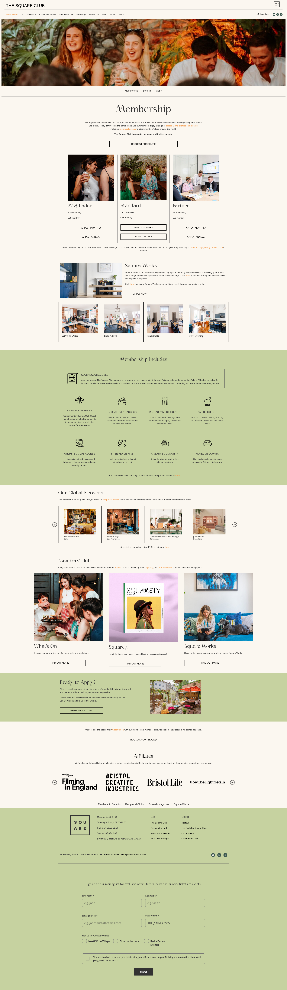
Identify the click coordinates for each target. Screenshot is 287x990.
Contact (121, 14)
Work (112, 14)
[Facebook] (274, 14)
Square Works (165, 567)
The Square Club (159, 823)
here (188, 275)
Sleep (104, 14)
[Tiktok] (281, 14)
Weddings (81, 14)
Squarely (149, 567)
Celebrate (31, 14)
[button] (61, 322)
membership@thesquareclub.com (207, 247)
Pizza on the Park (159, 828)
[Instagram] (277, 14)
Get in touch (118, 730)
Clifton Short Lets (189, 838)
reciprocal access (127, 129)
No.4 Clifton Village (160, 838)
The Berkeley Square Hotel (194, 828)
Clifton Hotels (187, 833)
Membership (12, 14)
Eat (22, 14)
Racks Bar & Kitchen (160, 833)
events (118, 567)
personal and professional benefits (182, 126)
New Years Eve (66, 14)
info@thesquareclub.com (134, 854)
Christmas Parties (47, 14)
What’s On (94, 14)
